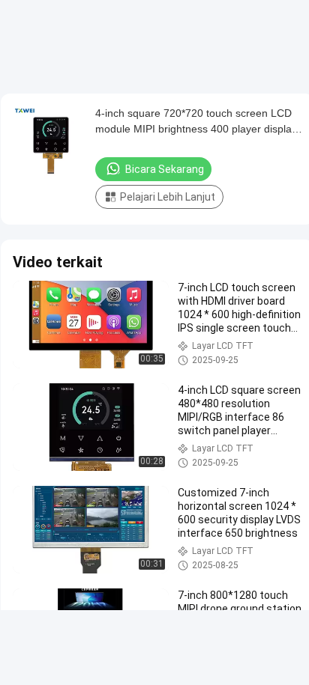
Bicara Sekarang (164, 169)
